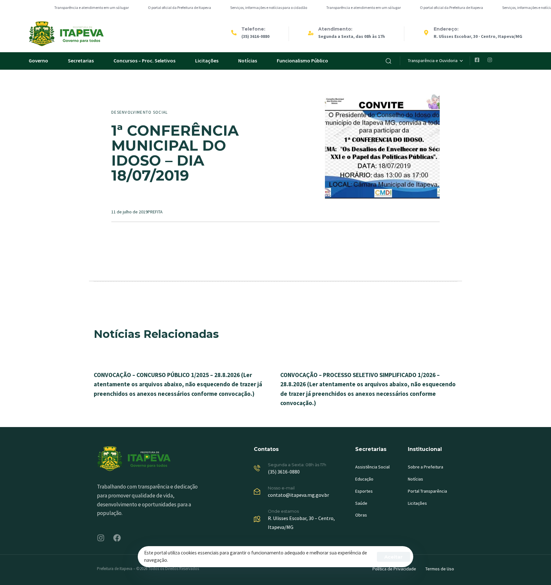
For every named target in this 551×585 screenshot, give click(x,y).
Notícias (247, 60)
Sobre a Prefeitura (425, 467)
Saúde (361, 503)
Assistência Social (372, 467)
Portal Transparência (427, 491)
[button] (388, 61)
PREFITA (155, 212)
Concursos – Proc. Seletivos (144, 60)
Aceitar (393, 557)
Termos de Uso (439, 569)
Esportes (364, 491)
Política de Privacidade (394, 569)
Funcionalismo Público (302, 60)
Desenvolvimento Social (139, 112)
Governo (38, 60)
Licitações (206, 60)
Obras (361, 515)
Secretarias (81, 60)
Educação (364, 479)
